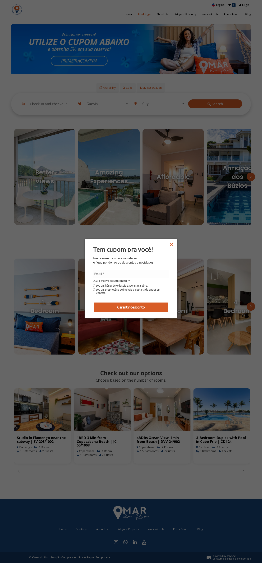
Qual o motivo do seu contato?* (111, 280)
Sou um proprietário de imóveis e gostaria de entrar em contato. (127, 291)
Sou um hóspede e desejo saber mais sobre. (121, 285)
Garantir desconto (131, 307)
